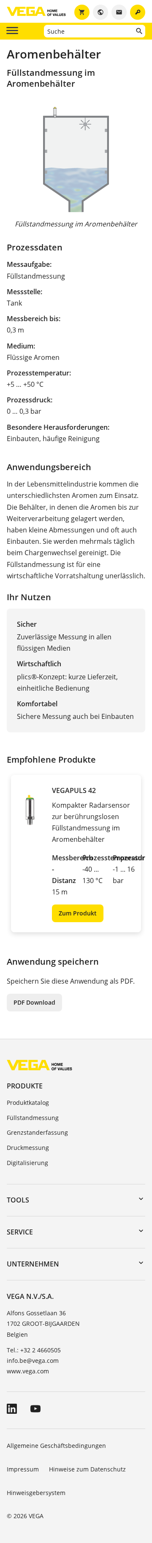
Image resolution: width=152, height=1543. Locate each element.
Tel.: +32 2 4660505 (34, 1350)
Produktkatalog (28, 1103)
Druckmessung (28, 1148)
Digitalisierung (27, 1163)
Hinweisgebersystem (36, 1493)
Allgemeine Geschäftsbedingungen (56, 1446)
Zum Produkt (78, 913)
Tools (18, 1200)
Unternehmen (33, 1264)
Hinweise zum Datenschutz (87, 1469)
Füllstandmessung (33, 1118)
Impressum (23, 1469)
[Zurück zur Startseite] (39, 1064)
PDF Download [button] (34, 1002)
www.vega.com (28, 1371)
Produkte (25, 1086)
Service (20, 1232)
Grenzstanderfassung (37, 1132)
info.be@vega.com (33, 1361)
